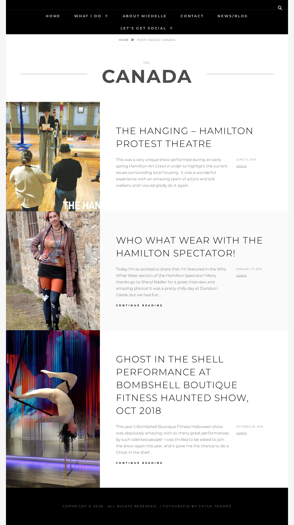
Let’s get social (144, 28)
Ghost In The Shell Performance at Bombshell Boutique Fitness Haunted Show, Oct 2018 (182, 384)
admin (241, 166)
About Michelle (145, 16)
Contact (192, 16)
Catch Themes (215, 506)
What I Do (88, 16)
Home (53, 16)
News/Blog (233, 16)
